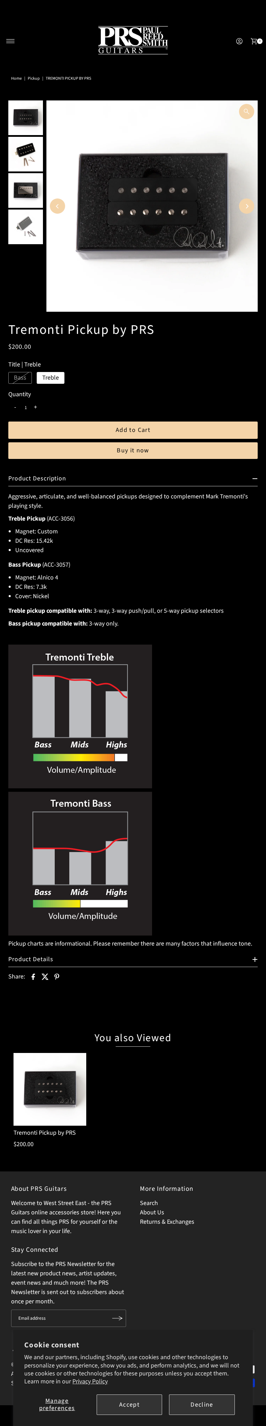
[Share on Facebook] (33, 976)
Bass (20, 377)
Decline (201, 1404)
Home (16, 78)
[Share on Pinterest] (57, 976)
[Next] (246, 206)
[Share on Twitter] (45, 976)
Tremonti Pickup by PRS (45, 1132)
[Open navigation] (10, 41)
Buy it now (133, 450)
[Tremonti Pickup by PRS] (50, 1089)
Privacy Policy (90, 1381)
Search (149, 1203)
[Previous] (57, 206)
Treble (50, 377)
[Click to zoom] (246, 111)
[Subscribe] (117, 1318)
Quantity (19, 394)
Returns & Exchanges (167, 1221)
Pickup (34, 78)
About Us (152, 1212)
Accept (129, 1404)
